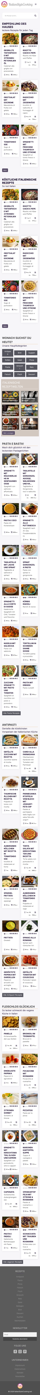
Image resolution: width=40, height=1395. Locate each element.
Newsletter (20, 1376)
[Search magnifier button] (35, 15)
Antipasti (7, 352)
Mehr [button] (5, 170)
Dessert (31, 374)
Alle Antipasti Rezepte (12, 995)
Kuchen (20, 1317)
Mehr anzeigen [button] (8, 433)
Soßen (7, 360)
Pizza (31, 360)
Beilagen (20, 1306)
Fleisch (8, 374)
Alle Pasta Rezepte (11, 713)
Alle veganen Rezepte (12, 1262)
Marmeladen (20, 1321)
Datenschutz (20, 1369)
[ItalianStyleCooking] (17, 4)
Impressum (20, 1365)
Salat (19, 360)
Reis (31, 367)
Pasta (7, 367)
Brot (19, 353)
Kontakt (20, 1373)
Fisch (19, 374)
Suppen (31, 353)
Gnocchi (19, 367)
